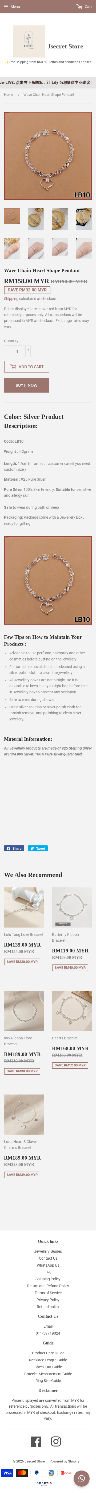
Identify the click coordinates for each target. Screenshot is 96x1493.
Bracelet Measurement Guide (48, 1374)
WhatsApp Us (48, 1265)
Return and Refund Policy (48, 1286)
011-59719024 (48, 1333)
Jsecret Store (35, 1461)
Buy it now (27, 385)
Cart (88, 7)
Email (48, 1326)
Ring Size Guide (48, 1380)
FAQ (48, 1272)
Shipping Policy (48, 1279)
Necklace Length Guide (48, 1360)
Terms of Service (48, 1293)
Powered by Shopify (64, 1461)
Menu (15, 7)
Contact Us (48, 1258)
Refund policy (48, 1307)
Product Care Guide (48, 1353)
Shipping (11, 299)
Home (8, 95)
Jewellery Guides (48, 1251)
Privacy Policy (48, 1300)
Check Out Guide (48, 1367)
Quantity (11, 341)
